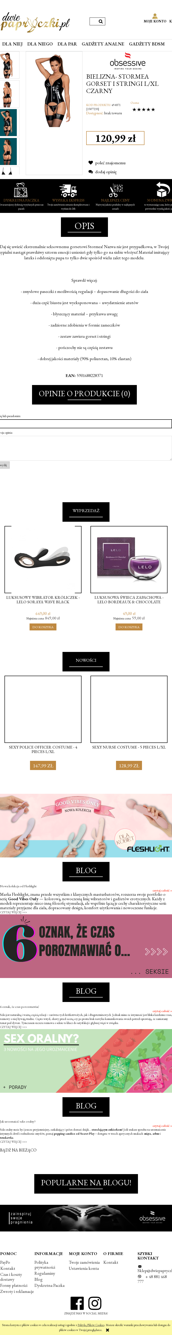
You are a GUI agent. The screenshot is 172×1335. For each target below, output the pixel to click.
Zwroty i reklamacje (17, 1291)
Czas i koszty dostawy (11, 1277)
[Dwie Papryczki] (35, 21)
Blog (38, 1279)
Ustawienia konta (84, 1268)
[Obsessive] (129, 60)
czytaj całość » (162, 890)
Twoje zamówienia (84, 1262)
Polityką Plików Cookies (91, 1325)
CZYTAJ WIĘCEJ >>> (13, 912)
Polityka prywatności (44, 1264)
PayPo (5, 1262)
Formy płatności (13, 1285)
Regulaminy (44, 1273)
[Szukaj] (101, 21)
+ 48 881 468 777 (152, 1279)
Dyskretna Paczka (49, 1285)
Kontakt (7, 1268)
